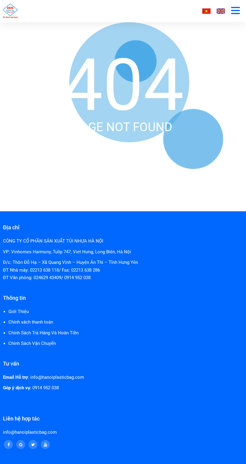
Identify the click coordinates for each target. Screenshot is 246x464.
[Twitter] (33, 444)
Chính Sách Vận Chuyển (32, 343)
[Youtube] (45, 444)
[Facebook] (8, 444)
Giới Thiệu (18, 311)
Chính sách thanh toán (30, 322)
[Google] (20, 444)
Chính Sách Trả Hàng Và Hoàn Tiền (43, 333)
